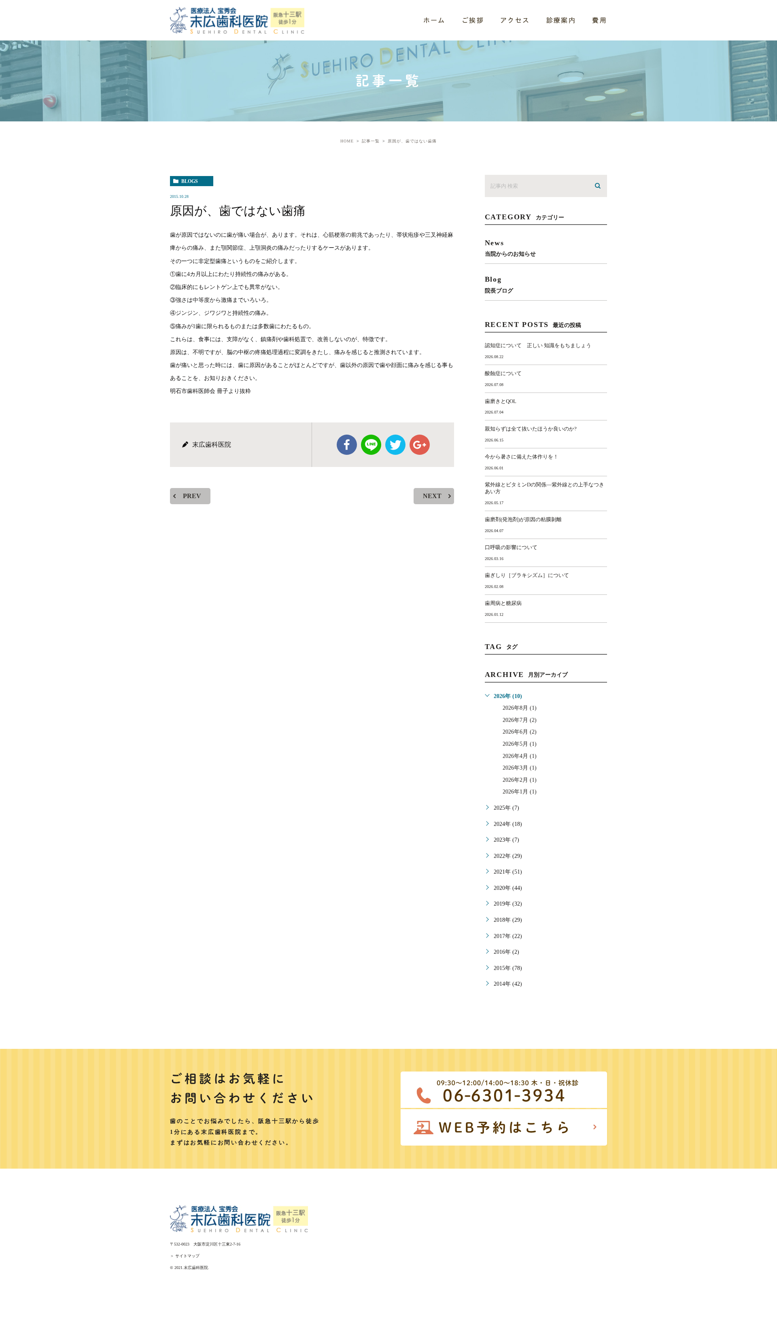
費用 (599, 20)
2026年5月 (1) (520, 744)
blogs (189, 181)
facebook (347, 445)
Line (371, 445)
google (420, 445)
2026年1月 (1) (520, 792)
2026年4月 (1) (520, 756)
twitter (395, 445)
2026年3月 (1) (520, 768)
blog (499, 284)
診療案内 (561, 20)
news (510, 248)
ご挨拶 (473, 20)
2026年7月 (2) (520, 720)
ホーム (434, 20)
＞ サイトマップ (185, 1256)
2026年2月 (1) (520, 780)
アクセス (515, 20)
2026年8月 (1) (520, 708)
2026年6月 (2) (520, 732)
